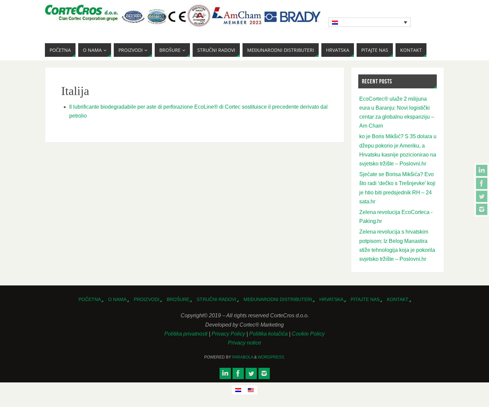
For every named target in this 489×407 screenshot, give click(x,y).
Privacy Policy (229, 334)
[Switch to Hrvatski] (238, 389)
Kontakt (397, 299)
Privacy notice (244, 343)
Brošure (178, 299)
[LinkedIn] (481, 170)
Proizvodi (146, 299)
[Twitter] (481, 196)
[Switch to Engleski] (250, 389)
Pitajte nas (365, 299)
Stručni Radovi (216, 299)
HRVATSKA (331, 299)
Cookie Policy (308, 334)
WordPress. (271, 357)
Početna (90, 299)
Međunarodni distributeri (278, 299)
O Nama (117, 299)
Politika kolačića (269, 334)
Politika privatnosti (186, 334)
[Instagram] (481, 209)
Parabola (242, 357)
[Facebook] (481, 183)
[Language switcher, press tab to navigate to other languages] (369, 22)
